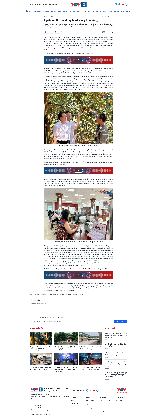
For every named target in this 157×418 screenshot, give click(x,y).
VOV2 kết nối (103, 408)
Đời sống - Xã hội (56, 11)
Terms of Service (61, 317)
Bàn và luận (46, 11)
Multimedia (53, 4)
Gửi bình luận (120, 321)
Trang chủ (74, 397)
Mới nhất (73, 400)
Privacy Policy (53, 317)
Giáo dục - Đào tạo (105, 400)
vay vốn (75, 294)
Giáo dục (65, 11)
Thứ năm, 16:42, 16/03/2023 (105, 16)
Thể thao (83, 11)
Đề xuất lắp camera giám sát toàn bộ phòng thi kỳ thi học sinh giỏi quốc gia (116, 364)
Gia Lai (81, 294)
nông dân (61, 294)
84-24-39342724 (37, 407)
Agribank (37, 294)
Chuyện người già (114, 11)
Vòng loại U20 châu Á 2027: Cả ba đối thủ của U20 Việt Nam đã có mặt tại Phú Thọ (116, 335)
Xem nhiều (74, 403)
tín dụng (68, 294)
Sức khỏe (98, 11)
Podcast (44, 4)
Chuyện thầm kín (125, 11)
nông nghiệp (53, 294)
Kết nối (105, 11)
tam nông (44, 294)
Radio (36, 4)
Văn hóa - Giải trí (74, 11)
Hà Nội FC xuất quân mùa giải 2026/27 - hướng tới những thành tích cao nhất (116, 374)
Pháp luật (91, 11)
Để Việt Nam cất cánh (35, 11)
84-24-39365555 (37, 405)
